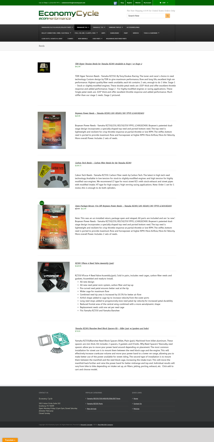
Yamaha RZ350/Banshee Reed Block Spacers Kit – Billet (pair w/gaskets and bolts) (112, 328)
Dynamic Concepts (86, 425)
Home (136, 398)
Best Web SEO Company (105, 425)
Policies (136, 409)
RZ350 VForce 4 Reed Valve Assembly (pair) (94, 263)
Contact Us (138, 404)
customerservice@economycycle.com (73, 3)
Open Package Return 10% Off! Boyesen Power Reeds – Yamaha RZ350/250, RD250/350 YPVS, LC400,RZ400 (123, 206)
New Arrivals (91, 409)
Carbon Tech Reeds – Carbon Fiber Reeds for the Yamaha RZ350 (103, 163)
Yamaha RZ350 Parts (95, 404)
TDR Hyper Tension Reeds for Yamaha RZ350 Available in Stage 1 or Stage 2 (108, 64)
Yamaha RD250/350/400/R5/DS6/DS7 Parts (103, 398)
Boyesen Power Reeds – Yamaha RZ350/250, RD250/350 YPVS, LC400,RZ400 (109, 113)
